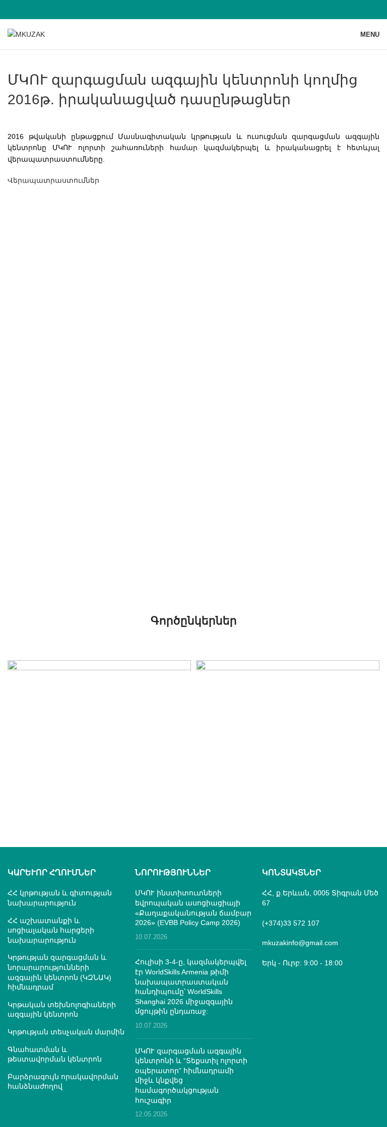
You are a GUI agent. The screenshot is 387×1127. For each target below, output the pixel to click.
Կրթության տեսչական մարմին (66, 1032)
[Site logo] (26, 34)
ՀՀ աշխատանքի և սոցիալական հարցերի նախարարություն (51, 930)
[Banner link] (99, 705)
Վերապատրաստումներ (53, 180)
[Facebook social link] (193, 9)
